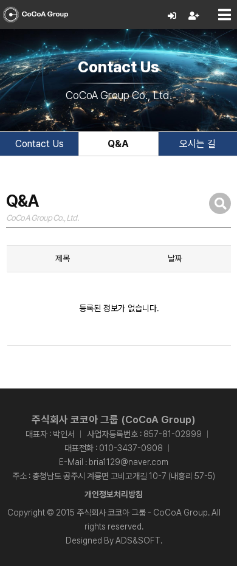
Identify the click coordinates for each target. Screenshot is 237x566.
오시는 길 (197, 144)
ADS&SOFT (137, 540)
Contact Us (39, 144)
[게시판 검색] (220, 203)
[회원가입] (194, 16)
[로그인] (172, 16)
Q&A (118, 144)
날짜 (175, 258)
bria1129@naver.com (128, 462)
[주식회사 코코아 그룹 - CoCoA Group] (35, 14)
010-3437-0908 (131, 448)
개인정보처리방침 (113, 494)
